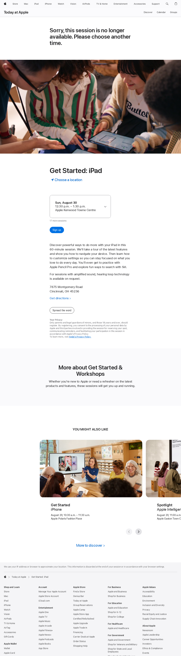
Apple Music (44, 621)
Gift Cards (9, 637)
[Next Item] (138, 532)
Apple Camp (79, 610)
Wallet (7, 648)
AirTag (7, 628)
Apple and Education (118, 608)
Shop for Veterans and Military (122, 644)
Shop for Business (116, 596)
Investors (146, 644)
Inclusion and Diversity (153, 605)
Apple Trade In (80, 628)
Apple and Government (119, 640)
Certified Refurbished (83, 619)
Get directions (59, 298)
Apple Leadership (150, 635)
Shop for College (116, 617)
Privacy (146, 610)
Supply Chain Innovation (154, 619)
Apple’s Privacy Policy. (80, 337)
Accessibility (148, 591)
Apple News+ (45, 635)
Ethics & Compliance (152, 648)
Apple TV (43, 617)
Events (145, 653)
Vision (7, 614)
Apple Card (9, 653)
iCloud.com (44, 601)
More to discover (89, 545)
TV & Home (9, 623)
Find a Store (79, 591)
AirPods (7, 619)
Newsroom (147, 630)
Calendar (161, 12)
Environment (148, 601)
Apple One (44, 612)
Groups (173, 12)
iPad (6, 601)
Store (6, 591)
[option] (78, 206)
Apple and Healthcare (118, 628)
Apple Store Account (49, 596)
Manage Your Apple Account (52, 591)
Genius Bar (78, 596)
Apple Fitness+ (46, 630)
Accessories (10, 632)
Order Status (79, 641)
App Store (43, 648)
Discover (148, 12)
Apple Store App (81, 614)
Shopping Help (80, 646)
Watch (7, 610)
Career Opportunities (152, 639)
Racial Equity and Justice (154, 614)
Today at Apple (16, 12)
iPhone (7, 605)
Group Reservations (83, 605)
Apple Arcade (45, 626)
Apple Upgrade (80, 623)
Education (147, 596)
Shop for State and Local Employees (120, 650)
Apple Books (45, 644)
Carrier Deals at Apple (84, 637)
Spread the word (61, 310)
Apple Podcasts (46, 639)
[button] (167, 4)
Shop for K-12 (114, 612)
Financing (78, 632)
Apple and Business (117, 591)
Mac (6, 596)
